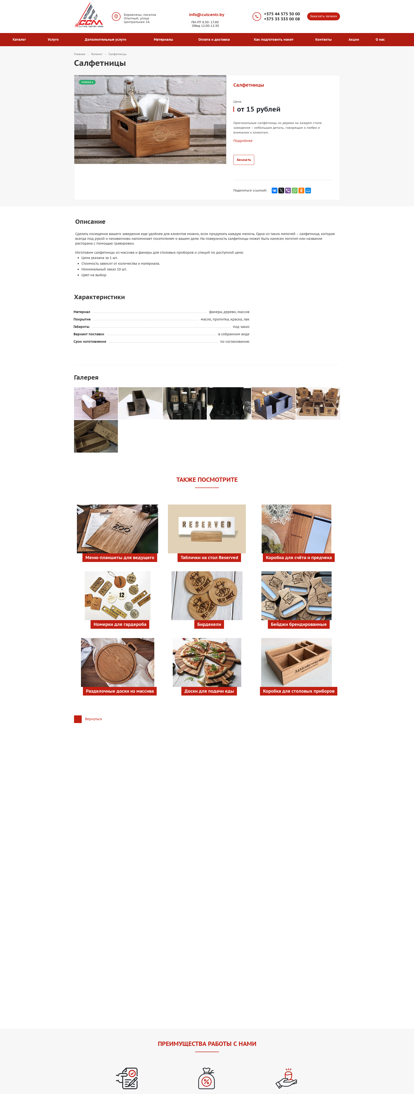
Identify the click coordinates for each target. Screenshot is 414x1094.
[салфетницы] (150, 119)
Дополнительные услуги (106, 39)
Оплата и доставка (214, 39)
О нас (381, 39)
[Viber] (288, 190)
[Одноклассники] (301, 190)
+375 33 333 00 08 (282, 19)
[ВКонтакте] (274, 190)
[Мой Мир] (308, 190)
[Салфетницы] (96, 403)
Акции (354, 39)
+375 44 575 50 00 (282, 14)
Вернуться (93, 719)
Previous (80, 127)
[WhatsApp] (295, 190)
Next (222, 127)
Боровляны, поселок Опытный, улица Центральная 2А (140, 18)
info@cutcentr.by (206, 14)
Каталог (20, 39)
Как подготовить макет (273, 39)
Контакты (323, 39)
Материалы (164, 39)
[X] (281, 190)
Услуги (54, 39)
